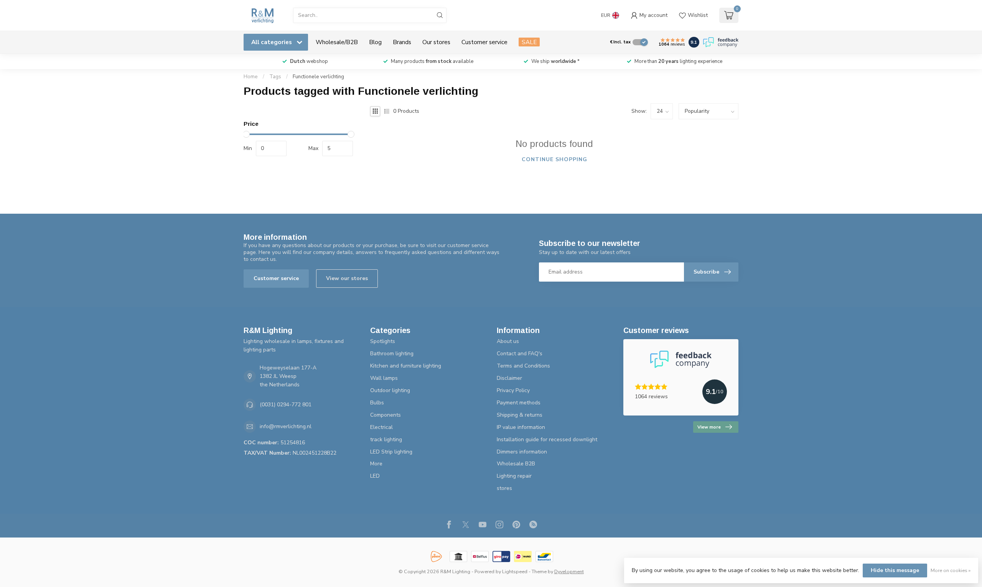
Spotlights (382, 341)
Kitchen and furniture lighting (405, 365)
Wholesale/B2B (337, 42)
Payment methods (518, 402)
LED (375, 476)
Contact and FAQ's (519, 353)
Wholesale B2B (516, 463)
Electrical (381, 427)
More (376, 463)
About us (508, 341)
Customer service (484, 42)
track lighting (386, 439)
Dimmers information (522, 451)
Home (251, 76)
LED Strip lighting (391, 451)
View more (709, 427)
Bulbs (377, 402)
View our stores (347, 278)
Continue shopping (554, 159)
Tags (275, 76)
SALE (529, 42)
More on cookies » (950, 570)
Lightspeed (514, 571)
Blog (375, 42)
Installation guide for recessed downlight (547, 439)
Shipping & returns (519, 415)
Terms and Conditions (523, 365)
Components (385, 415)
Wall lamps (384, 378)
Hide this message (895, 570)
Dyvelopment (569, 571)
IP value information (521, 427)
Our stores (436, 42)
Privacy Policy (513, 390)
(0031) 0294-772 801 (285, 404)
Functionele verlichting (318, 76)
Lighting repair (514, 476)
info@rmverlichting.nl (285, 426)
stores (504, 488)
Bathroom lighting (392, 353)
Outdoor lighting (390, 390)
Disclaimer (509, 378)
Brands (402, 42)
